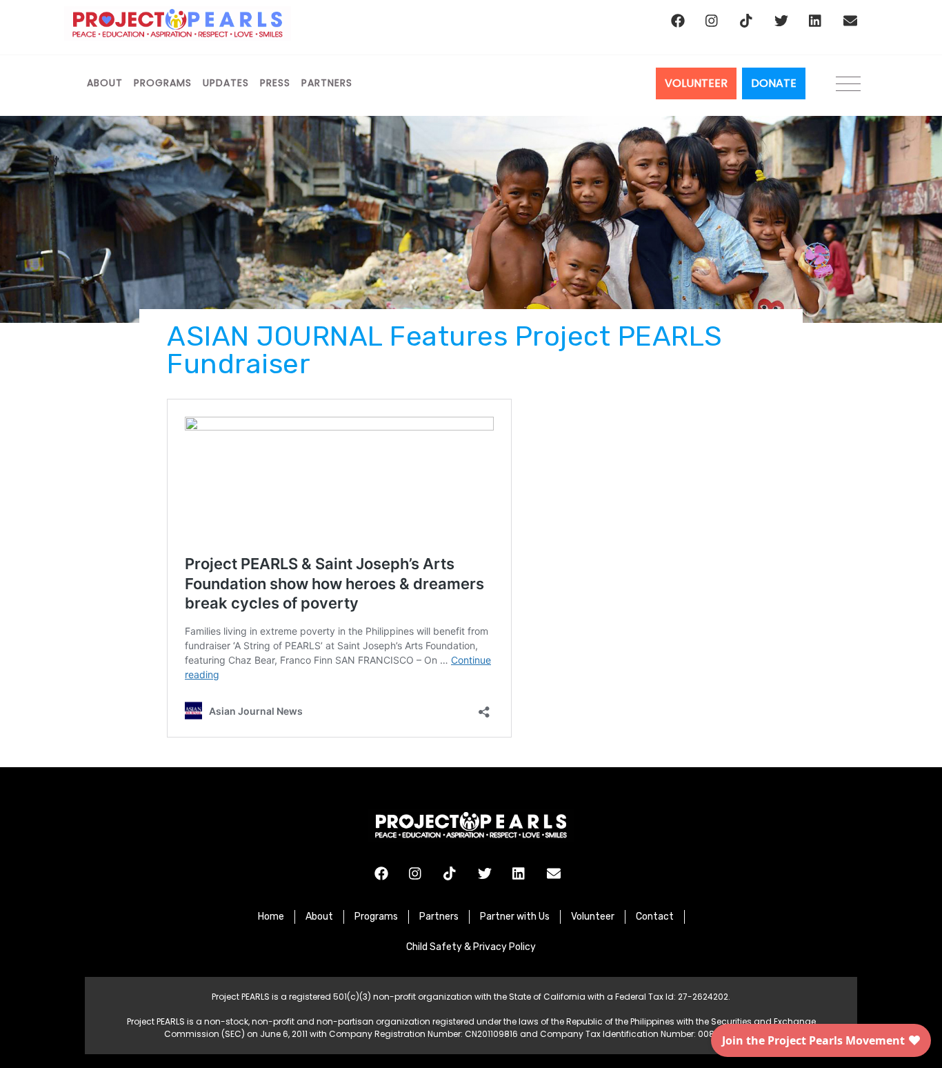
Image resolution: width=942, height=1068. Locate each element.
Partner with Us (515, 916)
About (105, 83)
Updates (226, 83)
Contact (655, 916)
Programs (163, 83)
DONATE (773, 83)
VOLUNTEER (696, 83)
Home (271, 916)
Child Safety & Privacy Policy (471, 947)
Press (275, 83)
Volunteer (592, 916)
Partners (326, 83)
